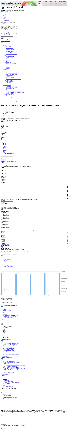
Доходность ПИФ (10, 77)
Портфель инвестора (8, 386)
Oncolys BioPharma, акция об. (12, 343)
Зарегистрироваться (5, 41)
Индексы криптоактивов (11, 73)
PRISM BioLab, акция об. (12, 344)
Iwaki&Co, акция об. (11, 372)
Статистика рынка (10, 96)
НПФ (7, 89)
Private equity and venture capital (10, 397)
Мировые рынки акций (11, 75)
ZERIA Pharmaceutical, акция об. (14, 371)
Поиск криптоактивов (11, 71)
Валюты (8, 76)
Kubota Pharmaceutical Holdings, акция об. (16, 365)
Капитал (5, 262)
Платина (8, 67)
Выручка (5, 258)
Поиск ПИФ (8, 46)
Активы (5, 261)
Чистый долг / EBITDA (8, 265)
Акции (4, 14)
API (4, 98)
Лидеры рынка (9, 57)
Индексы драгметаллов (11, 63)
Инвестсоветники (10, 88)
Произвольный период (8, 153)
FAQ (4, 385)
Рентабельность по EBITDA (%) (10, 263)
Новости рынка (9, 81)
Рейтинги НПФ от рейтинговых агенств (15, 92)
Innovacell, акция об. (11, 361)
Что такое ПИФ (9, 48)
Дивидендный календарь (11, 58)
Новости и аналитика (8, 80)
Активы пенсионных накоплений (13, 79)
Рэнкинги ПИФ (9, 51)
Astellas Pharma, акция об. (12, 369)
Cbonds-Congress (7, 395)
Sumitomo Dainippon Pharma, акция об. (14, 352)
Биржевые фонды (10, 49)
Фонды (4, 45)
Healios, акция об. (10, 345)
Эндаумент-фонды (10, 93)
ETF (4, 18)
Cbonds (4, 394)
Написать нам (6, 380)
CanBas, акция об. (10, 349)
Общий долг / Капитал (8, 266)
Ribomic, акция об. (10, 348)
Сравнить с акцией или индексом (8, 155)
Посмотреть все (4, 356)
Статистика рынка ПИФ (11, 54)
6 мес (4, 150)
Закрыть (2, 162)
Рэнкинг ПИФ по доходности (12, 52)
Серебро (8, 66)
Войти (2, 34)
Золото (7, 64)
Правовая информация (8, 381)
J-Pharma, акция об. (10, 351)
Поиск (7, 61)
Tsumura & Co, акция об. (12, 366)
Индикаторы (6, 69)
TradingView (14, 207)
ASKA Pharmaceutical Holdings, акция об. (15, 368)
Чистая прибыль (7, 259)
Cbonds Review (6, 398)
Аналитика (8, 82)
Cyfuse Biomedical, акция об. (13, 367)
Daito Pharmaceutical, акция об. (13, 362)
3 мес (4, 148)
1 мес (4, 147)
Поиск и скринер (10, 56)
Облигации (5, 15)
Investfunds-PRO (6, 383)
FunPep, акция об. (10, 347)
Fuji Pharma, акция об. (11, 363)
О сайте (5, 379)
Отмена (2, 42)
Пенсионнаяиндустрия (8, 94)
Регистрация (7, 34)
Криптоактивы (6, 20)
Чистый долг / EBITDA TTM (9, 316)
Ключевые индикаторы (11, 70)
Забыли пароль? (4, 39)
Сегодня (5, 146)
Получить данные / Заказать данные (11, 382)
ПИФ (4, 17)
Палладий (8, 68)
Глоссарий (8, 83)
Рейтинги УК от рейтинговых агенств (14, 91)
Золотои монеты (7, 62)
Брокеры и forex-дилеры (11, 87)
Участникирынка (7, 85)
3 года (4, 152)
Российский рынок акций (12, 74)
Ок (1, 415)
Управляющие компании (11, 86)
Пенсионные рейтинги (11, 95)
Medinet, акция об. (10, 350)
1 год (4, 151)
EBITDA (5, 260)
